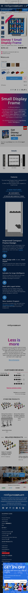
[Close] (26, 564)
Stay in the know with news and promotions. (13, 576)
